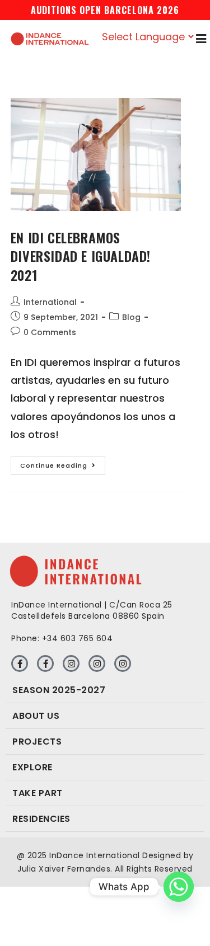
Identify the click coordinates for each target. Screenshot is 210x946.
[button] (105, 690)
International (50, 302)
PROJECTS (37, 741)
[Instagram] (71, 663)
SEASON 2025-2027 (58, 690)
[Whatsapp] (179, 887)
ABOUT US (35, 715)
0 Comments (50, 332)
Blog (131, 317)
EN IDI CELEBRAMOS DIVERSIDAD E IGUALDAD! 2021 (81, 256)
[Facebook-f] (19, 663)
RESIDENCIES (41, 818)
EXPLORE (32, 767)
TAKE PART (37, 793)
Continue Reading (62, 463)
